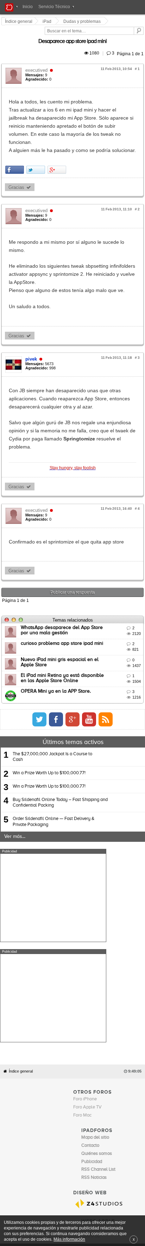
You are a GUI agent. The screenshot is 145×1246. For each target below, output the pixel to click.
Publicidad (102, 1085)
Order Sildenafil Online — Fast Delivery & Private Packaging (53, 757)
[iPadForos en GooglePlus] (131, 655)
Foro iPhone (85, 934)
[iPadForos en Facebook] (115, 655)
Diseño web (124, 1085)
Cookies (64, 1085)
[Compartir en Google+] (58, 145)
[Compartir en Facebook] (15, 145)
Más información (69, 1239)
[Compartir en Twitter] (36, 145)
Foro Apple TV (87, 942)
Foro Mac (82, 950)
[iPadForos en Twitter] (98, 655)
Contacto (82, 1085)
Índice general (21, 907)
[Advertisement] (53, 833)
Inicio (28, 7)
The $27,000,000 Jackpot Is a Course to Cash (52, 692)
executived (37, 62)
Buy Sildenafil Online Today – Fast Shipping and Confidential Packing (60, 738)
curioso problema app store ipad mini (63, 579)
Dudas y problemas (83, 21)
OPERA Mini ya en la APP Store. (57, 626)
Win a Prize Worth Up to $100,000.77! (49, 708)
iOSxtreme (91, 1063)
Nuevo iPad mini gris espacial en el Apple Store (74, 595)
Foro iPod (90, 1071)
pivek (32, 318)
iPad (48, 21)
